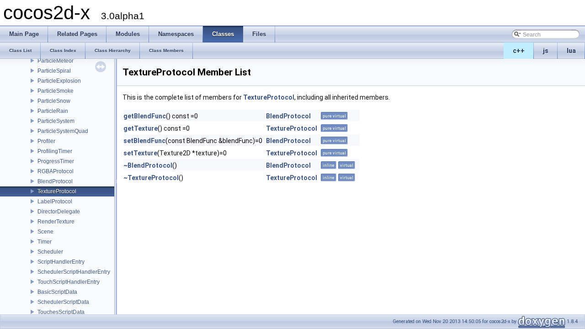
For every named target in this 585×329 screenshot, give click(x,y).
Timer (44, 242)
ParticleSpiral (54, 71)
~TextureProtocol (151, 177)
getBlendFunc (144, 116)
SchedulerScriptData (63, 302)
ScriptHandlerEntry (61, 262)
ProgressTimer (55, 161)
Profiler (46, 141)
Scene (45, 231)
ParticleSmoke (55, 91)
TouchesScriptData (61, 312)
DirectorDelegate (58, 211)
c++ (519, 50)
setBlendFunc (144, 140)
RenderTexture (55, 221)
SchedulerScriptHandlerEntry (73, 272)
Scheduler (50, 252)
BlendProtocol (55, 181)
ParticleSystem (55, 121)
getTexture (140, 128)
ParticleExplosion (59, 81)
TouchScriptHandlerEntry (68, 282)
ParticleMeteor (55, 61)
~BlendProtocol (147, 165)
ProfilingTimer (54, 151)
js (545, 50)
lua (571, 50)
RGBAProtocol (55, 171)
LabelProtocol (54, 201)
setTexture (140, 153)
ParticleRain (52, 111)
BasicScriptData (57, 292)
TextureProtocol (56, 191)
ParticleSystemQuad (62, 131)
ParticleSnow (53, 101)
